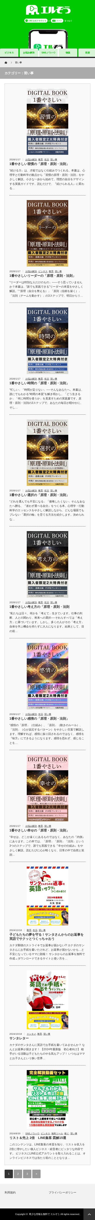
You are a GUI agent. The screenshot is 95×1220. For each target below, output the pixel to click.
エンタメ (31, 1034)
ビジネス (9, 52)
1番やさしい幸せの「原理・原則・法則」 (39, 830)
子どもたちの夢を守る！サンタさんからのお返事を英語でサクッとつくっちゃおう (46, 936)
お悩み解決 (29, 52)
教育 (40, 159)
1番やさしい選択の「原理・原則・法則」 (39, 495)
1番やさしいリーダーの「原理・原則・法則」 (42, 275)
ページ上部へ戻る (89, 1214)
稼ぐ (66, 1133)
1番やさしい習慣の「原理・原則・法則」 (39, 164)
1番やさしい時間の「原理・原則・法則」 (39, 383)
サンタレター (19, 1038)
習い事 (53, 159)
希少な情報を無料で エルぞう (44, 1214)
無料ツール (57, 1133)
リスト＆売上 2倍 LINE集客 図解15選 (37, 1138)
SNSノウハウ (49, 52)
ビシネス (43, 271)
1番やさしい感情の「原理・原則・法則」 (39, 718)
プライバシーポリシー (62, 1192)
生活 (46, 159)
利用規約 (10, 1192)
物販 (68, 52)
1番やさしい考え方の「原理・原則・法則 (39, 606)
